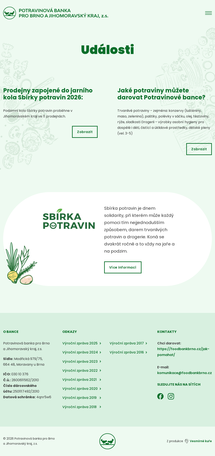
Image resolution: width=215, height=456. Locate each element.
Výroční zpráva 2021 (79, 379)
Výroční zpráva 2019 (79, 397)
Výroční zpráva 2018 (79, 407)
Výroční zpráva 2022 (80, 370)
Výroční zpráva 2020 (80, 388)
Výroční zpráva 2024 (80, 352)
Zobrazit (85, 131)
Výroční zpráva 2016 (127, 352)
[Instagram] (171, 396)
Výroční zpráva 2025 (80, 343)
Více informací (122, 267)
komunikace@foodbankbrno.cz (184, 372)
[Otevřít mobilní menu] (208, 13)
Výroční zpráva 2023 (80, 361)
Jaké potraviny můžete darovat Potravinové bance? (161, 94)
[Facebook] (160, 396)
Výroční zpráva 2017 (127, 343)
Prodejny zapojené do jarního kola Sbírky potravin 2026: (48, 94)
